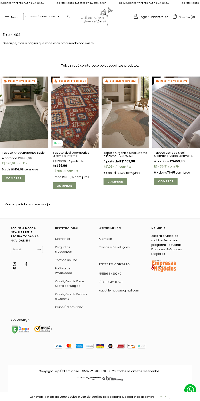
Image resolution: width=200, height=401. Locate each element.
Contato (105, 239)
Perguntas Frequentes (63, 249)
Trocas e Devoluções (114, 247)
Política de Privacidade (63, 270)
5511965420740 (110, 274)
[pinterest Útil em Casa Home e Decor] (15, 268)
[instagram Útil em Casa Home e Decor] (15, 264)
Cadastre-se (159, 17)
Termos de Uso (66, 260)
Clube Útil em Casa (69, 307)
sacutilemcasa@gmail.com (119, 290)
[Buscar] (68, 16)
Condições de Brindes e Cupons (71, 296)
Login (143, 17)
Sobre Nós (62, 239)
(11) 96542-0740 (110, 282)
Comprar (13, 178)
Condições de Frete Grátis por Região (69, 283)
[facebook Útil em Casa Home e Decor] (26, 264)
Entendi (164, 397)
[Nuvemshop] (89, 380)
